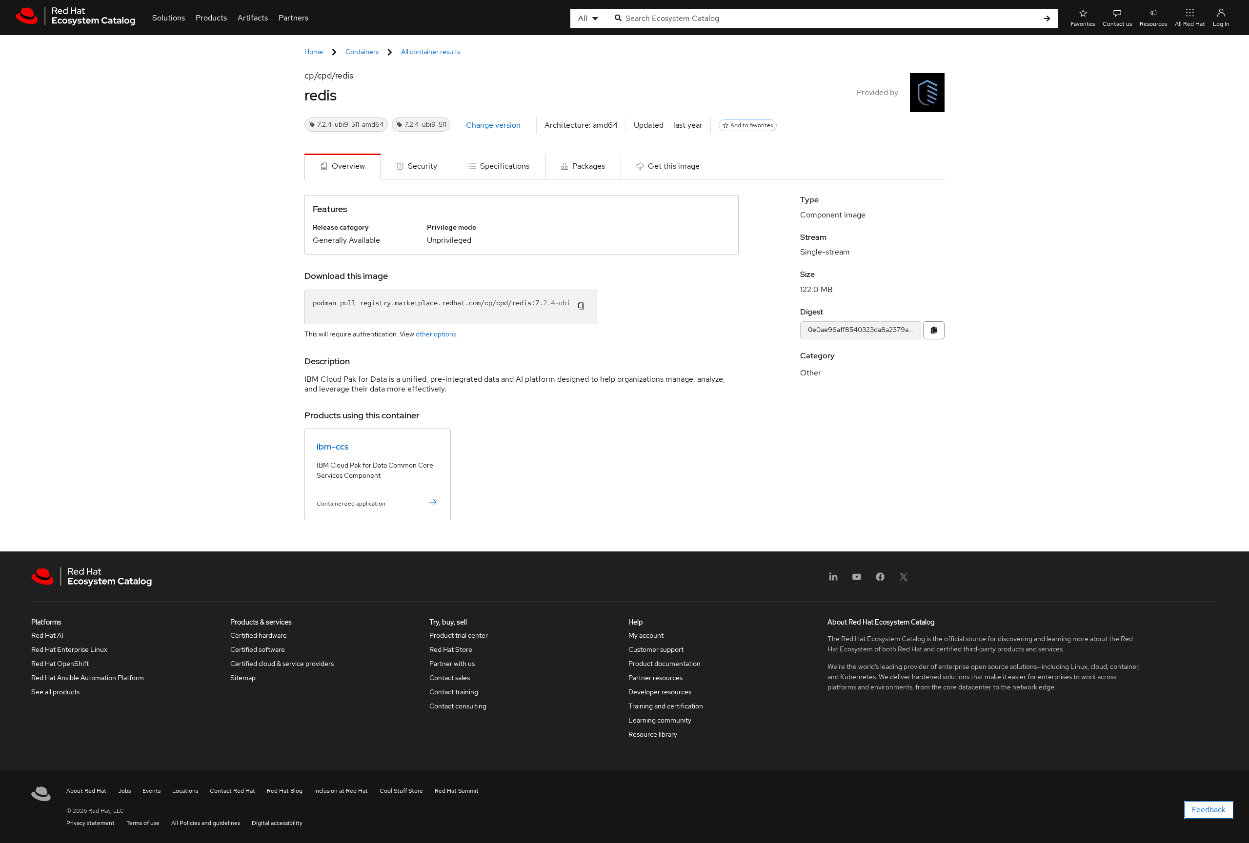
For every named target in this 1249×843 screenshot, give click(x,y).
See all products (55, 691)
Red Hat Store (450, 649)
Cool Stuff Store (401, 791)
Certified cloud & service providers (282, 663)
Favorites (1083, 24)
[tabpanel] (624, 365)
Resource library (652, 734)
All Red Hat (1190, 24)
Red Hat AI (47, 635)
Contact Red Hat (232, 791)
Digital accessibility (277, 823)
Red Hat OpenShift (60, 663)
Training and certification (665, 706)
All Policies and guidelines (205, 823)
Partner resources (655, 677)
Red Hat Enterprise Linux (69, 649)
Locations (185, 791)
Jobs (124, 791)
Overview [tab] (348, 166)
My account (646, 635)
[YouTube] (857, 580)
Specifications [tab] (504, 166)
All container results (430, 51)
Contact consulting (457, 706)
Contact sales (449, 677)
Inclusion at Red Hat (341, 791)
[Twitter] (903, 580)
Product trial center (458, 635)
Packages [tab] (588, 166)
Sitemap (243, 677)
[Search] (1047, 19)
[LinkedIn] (833, 580)
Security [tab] (422, 166)
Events (151, 791)
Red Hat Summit (457, 791)
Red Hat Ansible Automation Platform (87, 677)
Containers (362, 51)
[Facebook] (880, 580)
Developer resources (659, 691)
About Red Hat (86, 791)
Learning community (659, 720)
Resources (1153, 24)
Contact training (453, 691)
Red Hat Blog (284, 791)
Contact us (1117, 24)
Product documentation (664, 663)
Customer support (656, 649)
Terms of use (143, 823)
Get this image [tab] (674, 166)
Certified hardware (258, 635)
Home (313, 51)
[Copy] (934, 330)
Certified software (257, 649)
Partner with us (452, 663)
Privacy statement (90, 823)
